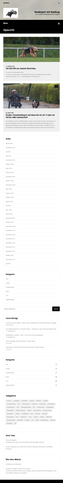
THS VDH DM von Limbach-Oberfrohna (21, 68)
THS (56, 40)
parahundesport (11, 407)
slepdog (36, 417)
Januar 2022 (9, 214)
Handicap (32, 400)
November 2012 (10, 259)
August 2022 (9, 201)
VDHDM (29, 410)
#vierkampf (20, 420)
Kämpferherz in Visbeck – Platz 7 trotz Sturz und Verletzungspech (24, 335)
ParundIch (37, 413)
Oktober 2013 (10, 255)
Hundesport (16, 400)
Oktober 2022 (10, 197)
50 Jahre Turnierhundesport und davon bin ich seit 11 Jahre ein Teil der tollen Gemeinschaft (30, 116)
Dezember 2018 (10, 234)
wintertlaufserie (44, 420)
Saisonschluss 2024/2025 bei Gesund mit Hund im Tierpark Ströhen (25, 347)
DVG (18, 407)
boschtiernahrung (47, 410)
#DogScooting (10, 417)
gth (15, 423)
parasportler (43, 404)
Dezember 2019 (10, 230)
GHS (7, 279)
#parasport (34, 404)
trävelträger (9, 423)
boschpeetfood (37, 410)
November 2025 (10, 147)
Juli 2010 (8, 263)
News (7, 291)
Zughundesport (10, 299)
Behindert (39, 400)
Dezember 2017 (10, 238)
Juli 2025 (8, 152)
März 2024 (9, 168)
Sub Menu (6, 3)
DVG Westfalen (51, 404)
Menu (5, 23)
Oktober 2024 (10, 164)
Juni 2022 (8, 205)
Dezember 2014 (10, 251)
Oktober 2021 (10, 222)
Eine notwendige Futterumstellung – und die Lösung (20, 341)
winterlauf (52, 420)
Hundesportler (10, 287)
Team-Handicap (26, 404)
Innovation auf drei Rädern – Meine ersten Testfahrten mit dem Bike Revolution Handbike (31, 323)
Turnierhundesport (11, 404)
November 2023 (10, 176)
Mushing (42, 417)
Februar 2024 (10, 172)
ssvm (32, 413)
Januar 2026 (9, 143)
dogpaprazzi (23, 417)
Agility (37, 420)
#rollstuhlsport (50, 407)
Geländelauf (24, 400)
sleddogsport (10, 413)
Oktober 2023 (10, 180)
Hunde (8, 283)
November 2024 (10, 160)
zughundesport (40, 407)
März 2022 (9, 210)
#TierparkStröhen (11, 420)
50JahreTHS (49, 417)
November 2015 (10, 247)
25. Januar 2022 (10, 112)
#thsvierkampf (10, 410)
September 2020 (11, 226)
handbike (45, 400)
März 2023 (9, 189)
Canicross (9, 400)
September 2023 (11, 185)
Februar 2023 (10, 193)
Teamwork (44, 413)
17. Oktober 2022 (10, 66)
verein (30, 417)
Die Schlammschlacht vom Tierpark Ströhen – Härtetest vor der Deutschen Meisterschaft (31, 329)
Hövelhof (27, 420)
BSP (34, 407)
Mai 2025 (8, 156)
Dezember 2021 (10, 218)
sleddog (17, 413)
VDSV (17, 417)
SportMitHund (25, 413)
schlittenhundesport (20, 410)
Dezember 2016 (10, 243)
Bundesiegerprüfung (26, 407)
